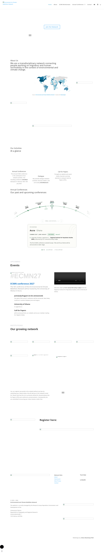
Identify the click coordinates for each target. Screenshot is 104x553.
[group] (52, 208)
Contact (89, 4)
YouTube (83, 475)
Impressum (57, 479)
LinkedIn (83, 480)
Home (50, 4)
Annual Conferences (78, 4)
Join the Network (52, 27)
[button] (2, 547)
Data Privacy (57, 481)
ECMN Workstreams (64, 4)
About (55, 4)
